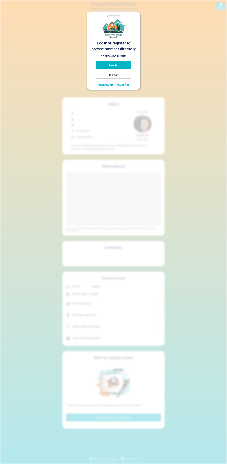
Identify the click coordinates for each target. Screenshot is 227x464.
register (113, 74)
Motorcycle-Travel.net (113, 84)
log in (113, 64)
